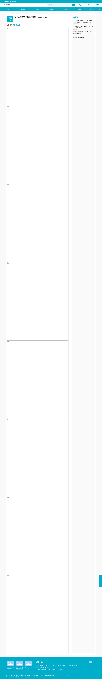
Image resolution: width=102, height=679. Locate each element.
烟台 (29, 675)
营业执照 (38, 675)
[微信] (11, 25)
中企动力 (26, 675)
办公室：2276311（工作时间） (43, 665)
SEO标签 (33, 675)
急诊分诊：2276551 (73, 665)
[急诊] (100, 576)
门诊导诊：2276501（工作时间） (60, 665)
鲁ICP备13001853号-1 (82, 676)
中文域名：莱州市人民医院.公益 (47, 675)
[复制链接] (19, 25)
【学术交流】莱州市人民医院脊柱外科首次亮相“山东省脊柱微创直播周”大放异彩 (83, 22)
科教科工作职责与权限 (79, 37)
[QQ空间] (17, 25)
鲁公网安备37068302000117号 (64, 676)
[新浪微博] (8, 25)
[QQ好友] (14, 25)
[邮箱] (100, 579)
